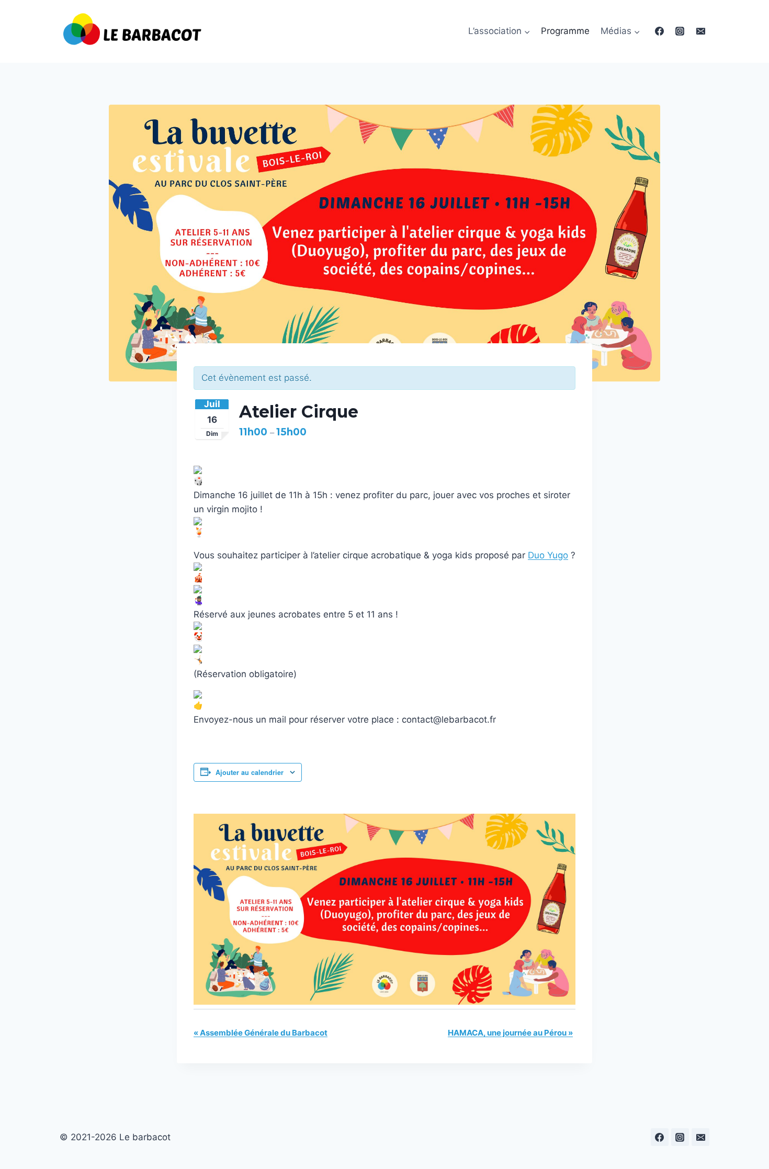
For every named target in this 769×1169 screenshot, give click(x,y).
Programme (565, 31)
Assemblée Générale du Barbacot (260, 1033)
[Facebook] (660, 31)
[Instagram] (680, 31)
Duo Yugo (548, 555)
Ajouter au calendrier (250, 772)
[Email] (700, 31)
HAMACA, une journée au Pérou (510, 1033)
